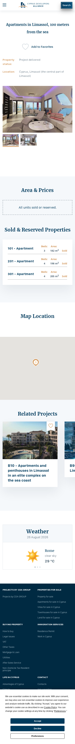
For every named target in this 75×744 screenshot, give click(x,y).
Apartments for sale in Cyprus (52, 602)
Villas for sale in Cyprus (49, 607)
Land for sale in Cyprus (49, 617)
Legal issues (9, 636)
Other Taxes (8, 647)
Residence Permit (46, 631)
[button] (36, 363)
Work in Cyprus (45, 636)
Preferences (37, 736)
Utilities (6, 657)
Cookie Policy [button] (50, 707)
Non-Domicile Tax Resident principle (16, 669)
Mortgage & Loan (11, 652)
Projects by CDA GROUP (14, 596)
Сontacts (42, 684)
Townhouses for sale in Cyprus (52, 612)
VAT (4, 642)
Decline (37, 728)
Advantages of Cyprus (13, 684)
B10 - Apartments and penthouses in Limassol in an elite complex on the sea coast (28, 473)
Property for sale (45, 596)
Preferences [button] (60, 711)
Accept (37, 721)
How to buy (8, 631)
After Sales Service (12, 663)
